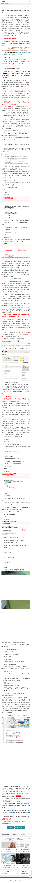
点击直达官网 (17, 278)
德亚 (29, 810)
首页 (2, 3)
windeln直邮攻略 (16, 801)
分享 (21, 827)
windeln (12, 80)
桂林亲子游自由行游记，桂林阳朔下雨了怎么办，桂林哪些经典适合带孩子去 (8, 867)
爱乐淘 (3, 1)
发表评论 (27, 7)
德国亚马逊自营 (9, 812)
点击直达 (16, 38)
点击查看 (21, 339)
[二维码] (30, 878)
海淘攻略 (6, 3)
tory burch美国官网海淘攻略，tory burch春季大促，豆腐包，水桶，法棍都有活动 (8, 851)
